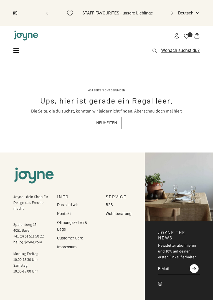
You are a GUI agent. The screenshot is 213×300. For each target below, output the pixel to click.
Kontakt (64, 213)
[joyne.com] (26, 35)
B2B (109, 204)
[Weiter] (172, 13)
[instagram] (15, 13)
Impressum (67, 247)
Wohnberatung (118, 213)
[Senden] (194, 268)
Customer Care (70, 238)
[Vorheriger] (47, 13)
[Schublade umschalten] (16, 50)
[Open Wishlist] (187, 36)
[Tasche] (197, 36)
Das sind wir (67, 204)
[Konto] (176, 36)
